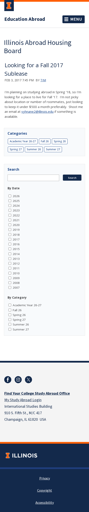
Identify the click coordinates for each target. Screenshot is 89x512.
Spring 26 (60, 141)
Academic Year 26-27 (23, 141)
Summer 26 (34, 149)
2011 (16, 268)
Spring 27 (16, 149)
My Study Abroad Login (22, 400)
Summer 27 (53, 149)
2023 (16, 210)
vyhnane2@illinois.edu (37, 111)
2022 (16, 215)
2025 (16, 201)
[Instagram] (18, 379)
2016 (16, 244)
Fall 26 (45, 141)
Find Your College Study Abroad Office (37, 393)
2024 (16, 206)
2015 (16, 249)
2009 (16, 278)
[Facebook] (8, 379)
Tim (43, 80)
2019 (16, 230)
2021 (16, 220)
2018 (16, 235)
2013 (16, 259)
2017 (16, 239)
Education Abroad (24, 19)
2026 (16, 196)
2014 (16, 254)
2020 (16, 225)
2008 (16, 283)
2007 (16, 288)
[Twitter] (28, 379)
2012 (16, 263)
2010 (16, 273)
